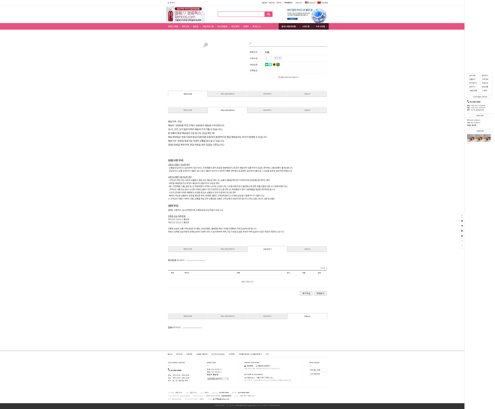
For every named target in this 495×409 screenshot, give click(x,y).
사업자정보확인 (226, 396)
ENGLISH (312, 2)
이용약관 (189, 354)
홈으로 (170, 354)
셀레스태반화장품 (288, 26)
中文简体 (324, 2)
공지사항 (472, 75)
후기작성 (306, 293)
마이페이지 (473, 83)
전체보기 (320, 293)
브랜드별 (306, 26)
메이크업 (185, 26)
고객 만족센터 (315, 374)
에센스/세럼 (173, 26)
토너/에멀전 (223, 26)
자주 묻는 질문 (315, 370)
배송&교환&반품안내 (227, 94)
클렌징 (195, 26)
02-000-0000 (176, 370)
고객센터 (232, 354)
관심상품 (485, 86)
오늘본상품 (473, 90)
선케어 (246, 26)
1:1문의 (484, 90)
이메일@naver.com (221, 399)
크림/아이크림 (208, 26)
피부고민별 (320, 26)
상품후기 (472, 79)
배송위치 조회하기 (264, 366)
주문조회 (485, 83)
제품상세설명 (188, 94)
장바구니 (279, 2)
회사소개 (179, 354)
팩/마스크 (257, 26)
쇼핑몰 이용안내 (201, 354)
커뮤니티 (298, 2)
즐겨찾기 (172, 3)
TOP (267, 354)
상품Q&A (307, 94)
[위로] (462, 240)
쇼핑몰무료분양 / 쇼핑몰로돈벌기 (250, 354)
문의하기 (485, 75)
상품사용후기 (267, 94)
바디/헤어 (235, 26)
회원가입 (272, 2)
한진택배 (250, 366)
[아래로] (462, 245)
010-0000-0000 (243, 392)
